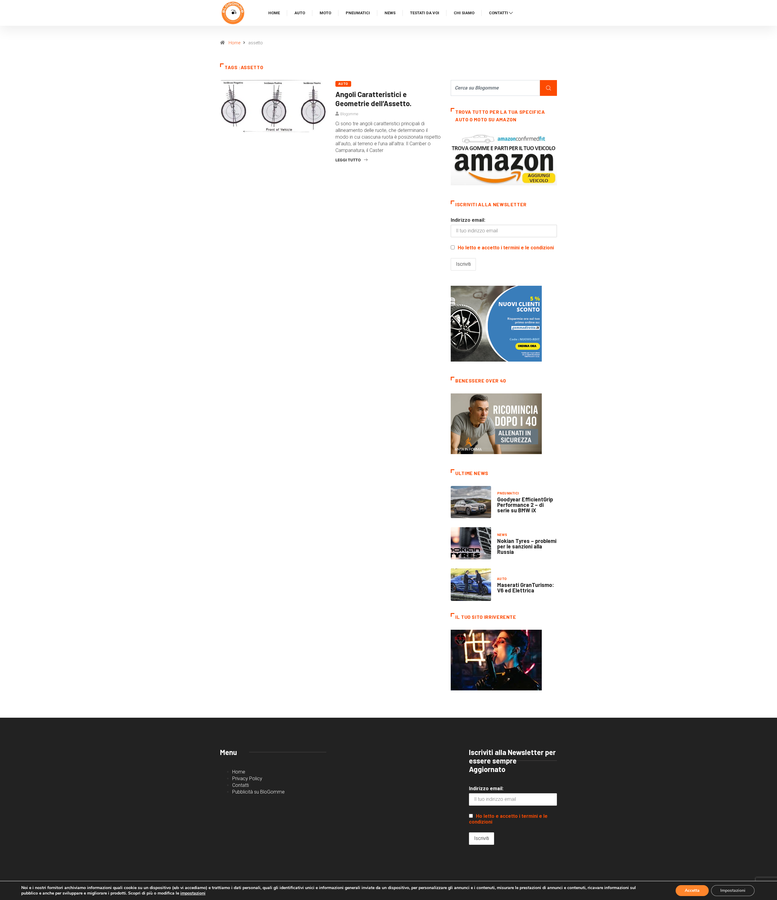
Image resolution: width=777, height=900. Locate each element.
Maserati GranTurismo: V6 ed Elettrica (525, 587)
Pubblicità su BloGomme (258, 792)
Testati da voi (424, 13)
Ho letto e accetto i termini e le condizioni (506, 248)
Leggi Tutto (348, 160)
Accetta (692, 890)
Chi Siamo (464, 13)
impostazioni (192, 893)
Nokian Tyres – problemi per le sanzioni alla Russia (526, 546)
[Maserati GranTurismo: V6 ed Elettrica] (471, 584)
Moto (325, 13)
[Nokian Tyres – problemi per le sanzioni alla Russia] (471, 543)
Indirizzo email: (468, 220)
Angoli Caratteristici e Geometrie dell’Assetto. (373, 99)
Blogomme (349, 114)
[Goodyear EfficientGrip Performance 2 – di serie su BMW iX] (471, 502)
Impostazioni (732, 890)
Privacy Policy (247, 778)
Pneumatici (358, 13)
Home (274, 13)
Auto (299, 13)
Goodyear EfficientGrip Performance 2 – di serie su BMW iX (525, 505)
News (390, 13)
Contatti (498, 13)
